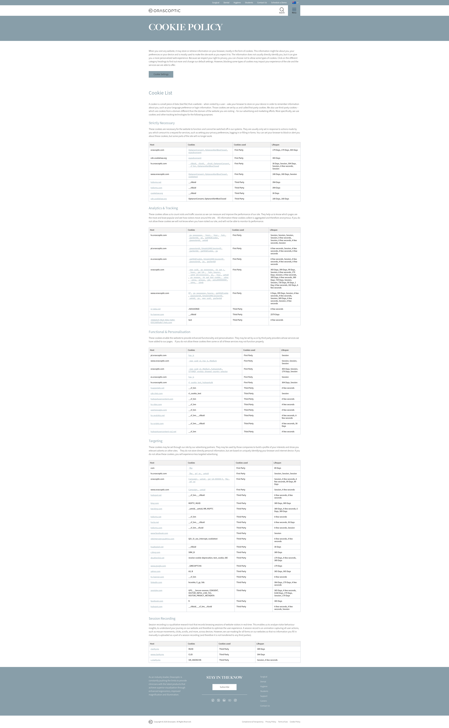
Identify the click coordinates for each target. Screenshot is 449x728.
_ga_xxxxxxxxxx (195, 235)
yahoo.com (155, 571)
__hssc (215, 235)
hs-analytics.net (158, 415)
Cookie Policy (295, 722)
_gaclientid (193, 237)
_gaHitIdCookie (211, 237)
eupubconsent (194, 152)
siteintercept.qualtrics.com (162, 538)
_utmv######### (219, 280)
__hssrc (207, 235)
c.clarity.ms (155, 660)
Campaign (193, 479)
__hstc (222, 235)
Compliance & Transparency (252, 722)
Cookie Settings (161, 74)
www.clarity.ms (157, 654)
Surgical (215, 2)
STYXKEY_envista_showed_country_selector (208, 371)
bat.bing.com (156, 508)
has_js (191, 355)
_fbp (190, 468)
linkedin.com (156, 582)
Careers (263, 701)
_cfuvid (200, 163)
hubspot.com (156, 606)
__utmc (225, 277)
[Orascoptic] (160, 11)
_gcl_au (197, 473)
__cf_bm (192, 166)
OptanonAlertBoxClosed (216, 150)
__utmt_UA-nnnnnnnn (198, 275)
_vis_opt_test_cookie (211, 277)
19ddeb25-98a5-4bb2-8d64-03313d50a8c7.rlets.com (163, 321)
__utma (193, 280)
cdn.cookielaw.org (159, 198)
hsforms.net (156, 182)
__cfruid (209, 163)
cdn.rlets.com (157, 393)
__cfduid (192, 163)
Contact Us (262, 2)
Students (249, 2)
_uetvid (204, 240)
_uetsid (205, 473)
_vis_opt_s (219, 269)
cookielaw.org (157, 193)
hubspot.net (156, 495)
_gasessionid (194, 240)
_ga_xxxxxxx (195, 277)
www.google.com (158, 566)
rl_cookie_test (195, 382)
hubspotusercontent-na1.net (163, 431)
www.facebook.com (159, 533)
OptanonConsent (196, 150)
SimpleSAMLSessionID (211, 248)
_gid (208, 280)
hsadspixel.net (157, 547)
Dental (226, 2)
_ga (201, 237)
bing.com (155, 503)
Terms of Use (283, 722)
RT (189, 293)
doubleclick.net (157, 558)
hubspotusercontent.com (162, 399)
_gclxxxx (201, 280)
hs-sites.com (156, 404)
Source (217, 272)
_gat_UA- (201, 272)
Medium (213, 361)
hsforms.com (156, 187)
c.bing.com (155, 552)
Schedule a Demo (279, 2)
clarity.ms (155, 649)
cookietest (193, 176)
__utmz (192, 282)
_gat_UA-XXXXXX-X (215, 479)
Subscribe (224, 687)
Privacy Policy (271, 722)
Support (263, 696)
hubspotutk (216, 369)
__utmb (200, 282)
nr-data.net (156, 309)
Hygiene (237, 2)
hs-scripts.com (157, 423)
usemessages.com (159, 410)
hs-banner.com (157, 314)
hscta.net (155, 522)
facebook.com (157, 601)
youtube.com (156, 590)
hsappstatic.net (157, 388)
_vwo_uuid (193, 269)
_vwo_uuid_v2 (195, 361)
